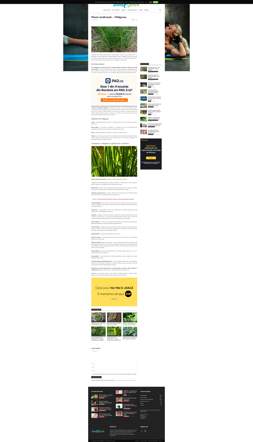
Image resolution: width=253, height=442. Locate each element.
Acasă (92, 14)
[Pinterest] (98, 22)
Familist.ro (142, 418)
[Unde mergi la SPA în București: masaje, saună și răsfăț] (143, 105)
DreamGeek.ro (143, 417)
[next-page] (94, 343)
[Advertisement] (150, 35)
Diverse (141, 10)
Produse (146, 10)
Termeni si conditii (143, 440)
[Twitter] (95, 22)
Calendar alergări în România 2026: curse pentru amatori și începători (154, 112)
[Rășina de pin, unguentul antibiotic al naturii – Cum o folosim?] (114, 317)
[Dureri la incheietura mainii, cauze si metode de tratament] (94, 415)
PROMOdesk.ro (143, 411)
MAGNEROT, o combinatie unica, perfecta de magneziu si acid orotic (130, 392)
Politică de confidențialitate (153, 440)
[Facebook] (92, 22)
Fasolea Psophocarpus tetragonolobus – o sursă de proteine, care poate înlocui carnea (114, 339)
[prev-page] (92, 343)
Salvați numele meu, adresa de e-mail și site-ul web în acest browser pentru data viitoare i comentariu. (115, 374)
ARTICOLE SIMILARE (96, 309)
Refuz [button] (146, 2)
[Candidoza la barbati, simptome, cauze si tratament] (94, 403)
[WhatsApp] (101, 22)
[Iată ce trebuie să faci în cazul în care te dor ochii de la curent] (119, 399)
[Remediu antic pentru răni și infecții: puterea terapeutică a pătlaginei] (130, 331)
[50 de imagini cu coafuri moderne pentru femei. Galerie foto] (119, 406)
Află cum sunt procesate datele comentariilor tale (125, 380)
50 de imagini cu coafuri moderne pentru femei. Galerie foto (130, 406)
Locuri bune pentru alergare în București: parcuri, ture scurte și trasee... (154, 98)
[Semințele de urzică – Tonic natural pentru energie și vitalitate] (98, 317)
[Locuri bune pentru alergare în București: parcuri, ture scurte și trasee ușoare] (143, 98)
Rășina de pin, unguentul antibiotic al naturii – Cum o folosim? (154, 76)
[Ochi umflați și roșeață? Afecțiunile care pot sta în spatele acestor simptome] (143, 132)
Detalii (151, 2)
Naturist (123, 10)
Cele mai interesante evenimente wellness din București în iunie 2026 (153, 91)
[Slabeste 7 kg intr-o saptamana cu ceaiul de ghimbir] (94, 396)
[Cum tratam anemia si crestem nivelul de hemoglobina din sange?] (119, 413)
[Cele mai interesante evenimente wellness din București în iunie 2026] (143, 91)
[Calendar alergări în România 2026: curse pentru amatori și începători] (143, 112)
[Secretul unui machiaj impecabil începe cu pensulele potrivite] (143, 125)
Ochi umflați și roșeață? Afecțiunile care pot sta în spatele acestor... (153, 131)
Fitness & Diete (107, 10)
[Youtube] (145, 431)
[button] (160, 10)
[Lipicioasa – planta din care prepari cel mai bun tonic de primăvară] (130, 317)
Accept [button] (155, 2)
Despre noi (137, 440)
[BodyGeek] (126, 4)
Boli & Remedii (115, 10)
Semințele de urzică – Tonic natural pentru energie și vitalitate (154, 69)
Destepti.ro (142, 415)
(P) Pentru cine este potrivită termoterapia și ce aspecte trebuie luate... (154, 84)
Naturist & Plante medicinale (100, 14)
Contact (160, 440)
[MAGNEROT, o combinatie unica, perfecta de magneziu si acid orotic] (119, 392)
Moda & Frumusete (132, 10)
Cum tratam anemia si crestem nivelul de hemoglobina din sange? (130, 413)
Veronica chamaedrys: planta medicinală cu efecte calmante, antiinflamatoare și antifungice (97, 339)
